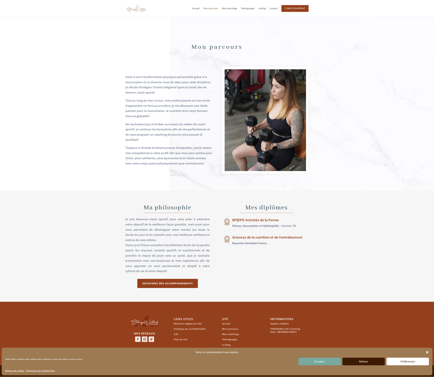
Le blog (226, 344)
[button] (427, 352)
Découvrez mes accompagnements (167, 283)
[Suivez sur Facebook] (138, 339)
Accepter (319, 361)
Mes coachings (230, 334)
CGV (176, 334)
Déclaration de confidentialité (40, 370)
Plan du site (181, 339)
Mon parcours (230, 328)
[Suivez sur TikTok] (151, 339)
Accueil (226, 323)
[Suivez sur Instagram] (144, 339)
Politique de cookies (14, 370)
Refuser (363, 361)
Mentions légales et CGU (188, 323)
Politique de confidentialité (190, 328)
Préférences (408, 361)
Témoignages (229, 339)
